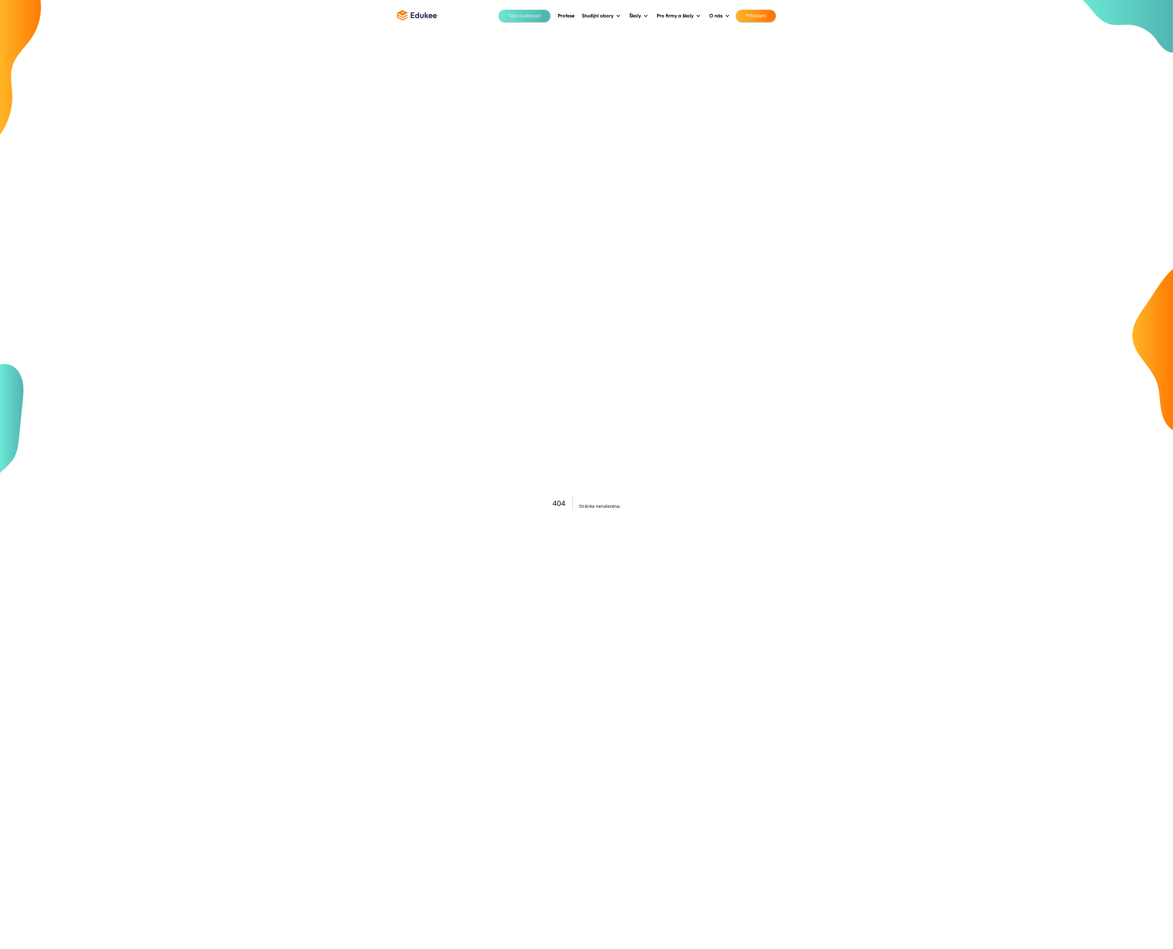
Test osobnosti (524, 16)
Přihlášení (756, 16)
